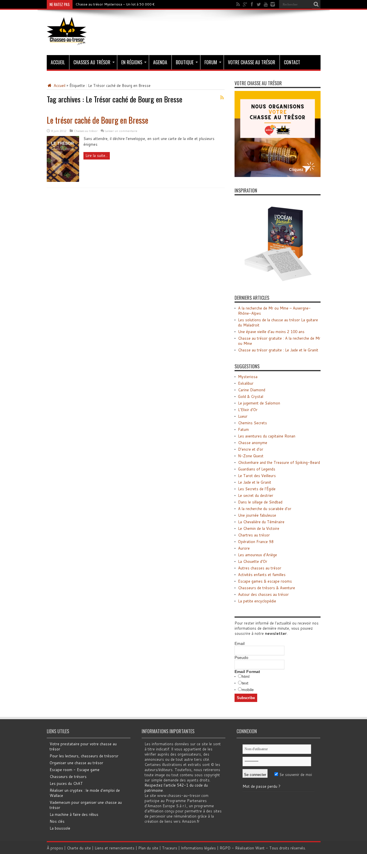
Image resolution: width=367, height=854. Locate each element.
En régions (131, 62)
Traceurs (169, 848)
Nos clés (57, 821)
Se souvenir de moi (295, 774)
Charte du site (79, 848)
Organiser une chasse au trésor (76, 762)
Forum (210, 62)
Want (260, 848)
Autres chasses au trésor (259, 568)
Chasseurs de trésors (68, 776)
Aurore (244, 548)
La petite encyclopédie (257, 601)
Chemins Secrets (252, 422)
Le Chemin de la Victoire (258, 528)
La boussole (60, 828)
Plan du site (148, 848)
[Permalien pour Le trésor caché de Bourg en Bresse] (63, 180)
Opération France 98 (256, 541)
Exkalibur (245, 383)
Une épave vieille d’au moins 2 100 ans (271, 331)
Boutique (185, 62)
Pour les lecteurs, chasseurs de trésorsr (84, 755)
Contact (292, 62)
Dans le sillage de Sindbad (260, 502)
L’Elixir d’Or (247, 409)
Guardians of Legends (256, 469)
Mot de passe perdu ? (261, 786)
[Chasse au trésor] (67, 41)
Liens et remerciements (114, 848)
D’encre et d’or (250, 449)
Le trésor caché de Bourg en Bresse (97, 120)
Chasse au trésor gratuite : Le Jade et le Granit (278, 350)
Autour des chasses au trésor (263, 594)
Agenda (160, 62)
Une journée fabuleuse (257, 515)
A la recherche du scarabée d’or (264, 508)
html (245, 676)
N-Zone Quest (250, 455)
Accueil (58, 62)
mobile (248, 689)
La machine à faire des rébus (74, 814)
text (245, 683)
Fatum (243, 429)
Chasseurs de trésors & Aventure (266, 587)
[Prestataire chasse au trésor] (278, 175)
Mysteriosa (247, 376)
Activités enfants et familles (262, 574)
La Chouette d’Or (252, 561)
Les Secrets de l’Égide (257, 488)
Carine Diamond (251, 389)
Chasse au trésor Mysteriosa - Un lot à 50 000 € (115, 4)
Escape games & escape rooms (265, 581)
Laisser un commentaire (121, 131)
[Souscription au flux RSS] (222, 97)
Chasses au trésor (91, 62)
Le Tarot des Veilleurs (257, 475)
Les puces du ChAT (66, 783)
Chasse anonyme (252, 442)
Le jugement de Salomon (259, 403)
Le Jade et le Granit (254, 482)
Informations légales (198, 848)
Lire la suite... (96, 155)
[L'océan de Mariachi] (278, 282)
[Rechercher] (316, 4)
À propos (55, 848)
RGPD (225, 848)
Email (240, 643)
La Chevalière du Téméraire (261, 521)
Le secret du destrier (255, 495)
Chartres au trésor (254, 535)
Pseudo (241, 657)
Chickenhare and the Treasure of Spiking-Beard (279, 462)
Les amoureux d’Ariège (257, 554)
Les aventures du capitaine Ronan (266, 436)
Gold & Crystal (250, 396)
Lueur (242, 416)
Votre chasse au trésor (251, 62)
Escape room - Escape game (74, 769)
